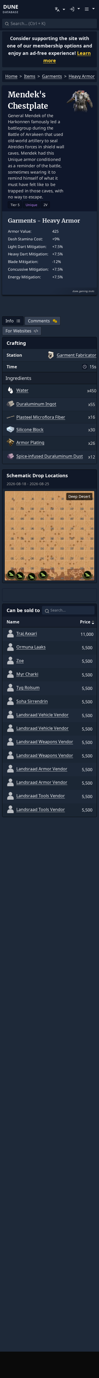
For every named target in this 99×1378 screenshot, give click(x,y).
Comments (39, 321)
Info (10, 321)
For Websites (18, 331)
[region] (49, 535)
